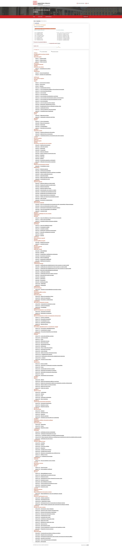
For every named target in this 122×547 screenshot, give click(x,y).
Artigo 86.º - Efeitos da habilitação (42, 257)
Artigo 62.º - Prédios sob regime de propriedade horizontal (47, 196)
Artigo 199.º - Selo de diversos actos (42, 525)
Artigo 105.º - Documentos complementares (44, 299)
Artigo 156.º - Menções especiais (41, 415)
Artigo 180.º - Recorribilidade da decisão (43, 481)
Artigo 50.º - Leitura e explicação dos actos (43, 174)
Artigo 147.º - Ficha (39, 395)
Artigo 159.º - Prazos (39, 426)
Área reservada (81, 3)
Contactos (85, 16)
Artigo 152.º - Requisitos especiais (42, 406)
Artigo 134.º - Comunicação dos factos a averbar (45, 368)
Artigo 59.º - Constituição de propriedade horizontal (45, 191)
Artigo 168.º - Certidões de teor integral (43, 449)
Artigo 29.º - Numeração (40, 124)
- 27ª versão (59, 33)
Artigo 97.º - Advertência (40, 278)
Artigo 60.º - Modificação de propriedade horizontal (45, 193)
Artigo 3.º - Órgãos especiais (41, 61)
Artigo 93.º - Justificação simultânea (42, 271)
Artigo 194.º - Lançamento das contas (42, 517)
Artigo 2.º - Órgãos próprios (40, 60)
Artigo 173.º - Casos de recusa (41, 467)
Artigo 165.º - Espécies (39, 444)
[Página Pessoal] (41, 3)
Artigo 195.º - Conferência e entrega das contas (44, 518)
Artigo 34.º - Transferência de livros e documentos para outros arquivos (49, 135)
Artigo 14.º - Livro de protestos (41, 94)
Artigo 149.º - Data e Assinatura (41, 399)
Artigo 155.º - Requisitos (40, 414)
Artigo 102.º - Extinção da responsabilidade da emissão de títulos (48, 289)
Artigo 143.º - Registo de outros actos (42, 386)
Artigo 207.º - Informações (40, 541)
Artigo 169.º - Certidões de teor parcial (43, 451)
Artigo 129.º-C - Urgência (40, 357)
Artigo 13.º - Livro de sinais (40, 92)
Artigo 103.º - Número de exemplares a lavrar (44, 296)
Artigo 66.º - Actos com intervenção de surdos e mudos (46, 206)
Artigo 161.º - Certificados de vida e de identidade (45, 432)
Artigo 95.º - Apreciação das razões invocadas (44, 275)
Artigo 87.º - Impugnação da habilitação (43, 259)
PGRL (34, 16)
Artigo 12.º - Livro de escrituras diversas (43, 91)
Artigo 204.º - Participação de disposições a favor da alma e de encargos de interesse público (53, 536)
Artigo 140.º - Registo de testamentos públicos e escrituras (47, 381)
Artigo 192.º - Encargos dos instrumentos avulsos (45, 513)
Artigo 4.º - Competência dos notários (42, 68)
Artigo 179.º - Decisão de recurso (41, 480)
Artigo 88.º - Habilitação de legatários (42, 260)
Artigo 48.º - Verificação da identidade (43, 170)
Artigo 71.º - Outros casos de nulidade (42, 219)
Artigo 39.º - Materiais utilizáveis (41, 151)
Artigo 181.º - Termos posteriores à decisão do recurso (46, 483)
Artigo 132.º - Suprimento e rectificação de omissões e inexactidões (48, 365)
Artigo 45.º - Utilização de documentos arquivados (45, 161)
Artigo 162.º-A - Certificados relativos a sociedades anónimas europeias (49, 435)
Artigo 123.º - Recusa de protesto (42, 342)
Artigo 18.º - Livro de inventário (41, 101)
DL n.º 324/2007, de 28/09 (39, 34)
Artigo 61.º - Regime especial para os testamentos (45, 195)
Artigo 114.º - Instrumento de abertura (43, 322)
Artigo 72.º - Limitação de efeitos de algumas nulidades (46, 221)
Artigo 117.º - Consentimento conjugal (43, 330)
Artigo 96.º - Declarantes (40, 276)
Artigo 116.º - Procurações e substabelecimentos (45, 328)
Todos (60, 47)
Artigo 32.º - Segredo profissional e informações (45, 132)
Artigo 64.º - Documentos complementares (43, 200)
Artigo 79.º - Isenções (39, 235)
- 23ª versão (59, 37)
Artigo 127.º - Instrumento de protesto (43, 349)
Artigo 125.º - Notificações (40, 346)
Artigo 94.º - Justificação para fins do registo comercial (46, 273)
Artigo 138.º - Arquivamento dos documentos (44, 375)
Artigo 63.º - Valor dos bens (40, 198)
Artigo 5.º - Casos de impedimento (42, 72)
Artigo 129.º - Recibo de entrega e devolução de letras (46, 352)
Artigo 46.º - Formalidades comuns (42, 166)
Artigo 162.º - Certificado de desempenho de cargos (45, 433)
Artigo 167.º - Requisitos (40, 448)
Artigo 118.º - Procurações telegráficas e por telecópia (46, 331)
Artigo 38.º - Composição (40, 150)
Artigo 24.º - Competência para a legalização (44, 111)
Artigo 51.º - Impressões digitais (41, 175)
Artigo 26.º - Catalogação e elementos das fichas (45, 117)
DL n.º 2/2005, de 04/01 (38, 37)
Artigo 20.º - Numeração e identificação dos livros (45, 104)
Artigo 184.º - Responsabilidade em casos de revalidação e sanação (48, 493)
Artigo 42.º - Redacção (39, 156)
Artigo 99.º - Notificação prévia (41, 281)
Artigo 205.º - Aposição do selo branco (43, 538)
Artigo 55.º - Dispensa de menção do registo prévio (45, 185)
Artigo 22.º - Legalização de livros (42, 107)
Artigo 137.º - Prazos (39, 373)
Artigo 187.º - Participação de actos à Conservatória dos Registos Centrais (50, 502)
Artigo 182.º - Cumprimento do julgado (43, 485)
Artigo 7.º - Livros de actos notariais (42, 82)
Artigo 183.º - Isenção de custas (41, 486)
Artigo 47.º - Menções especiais (41, 169)
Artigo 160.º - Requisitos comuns (41, 427)
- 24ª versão (59, 36)
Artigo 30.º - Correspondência (41, 126)
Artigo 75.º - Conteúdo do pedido (42, 228)
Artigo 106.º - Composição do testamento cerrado (45, 303)
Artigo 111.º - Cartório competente (42, 317)
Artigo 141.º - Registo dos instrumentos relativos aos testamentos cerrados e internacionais (53, 383)
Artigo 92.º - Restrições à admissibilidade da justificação (46, 270)
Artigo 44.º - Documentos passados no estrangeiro (45, 160)
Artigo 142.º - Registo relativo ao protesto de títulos (45, 384)
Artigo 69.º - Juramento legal (41, 211)
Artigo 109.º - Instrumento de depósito (43, 311)
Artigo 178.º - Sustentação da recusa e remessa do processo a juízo (48, 478)
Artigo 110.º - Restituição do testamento (43, 313)
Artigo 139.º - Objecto (39, 379)
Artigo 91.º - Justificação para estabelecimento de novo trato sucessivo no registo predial (53, 268)
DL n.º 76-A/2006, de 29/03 (39, 36)
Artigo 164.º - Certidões (40, 443)
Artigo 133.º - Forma (39, 367)
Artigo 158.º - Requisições (40, 424)
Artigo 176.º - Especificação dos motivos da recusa (45, 475)
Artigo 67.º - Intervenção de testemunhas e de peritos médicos (47, 207)
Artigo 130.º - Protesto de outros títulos (43, 359)
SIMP (88, 3)
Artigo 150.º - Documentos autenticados (43, 403)
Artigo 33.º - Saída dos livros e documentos (44, 134)
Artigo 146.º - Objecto (39, 394)
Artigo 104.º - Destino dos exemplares (42, 298)
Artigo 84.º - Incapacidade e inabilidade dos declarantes (46, 254)
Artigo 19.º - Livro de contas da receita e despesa (45, 102)
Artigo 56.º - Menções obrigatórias (42, 186)
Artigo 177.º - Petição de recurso (41, 476)
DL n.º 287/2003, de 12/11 (39, 38)
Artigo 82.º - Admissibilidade (41, 250)
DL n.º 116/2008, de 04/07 (39, 32)
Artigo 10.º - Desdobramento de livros (42, 87)
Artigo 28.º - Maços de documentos (42, 123)
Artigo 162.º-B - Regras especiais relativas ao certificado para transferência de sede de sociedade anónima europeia (58, 437)
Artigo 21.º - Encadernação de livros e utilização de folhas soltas (48, 106)
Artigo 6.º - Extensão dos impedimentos (43, 74)
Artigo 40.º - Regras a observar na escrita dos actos (45, 153)
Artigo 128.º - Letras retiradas (41, 351)
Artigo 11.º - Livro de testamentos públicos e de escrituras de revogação (49, 89)
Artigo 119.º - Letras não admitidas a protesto (44, 336)
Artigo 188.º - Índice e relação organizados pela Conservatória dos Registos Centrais (52, 504)
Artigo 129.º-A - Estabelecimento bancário (43, 354)
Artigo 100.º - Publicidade (40, 283)
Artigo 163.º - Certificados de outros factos (44, 438)
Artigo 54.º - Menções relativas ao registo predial (45, 183)
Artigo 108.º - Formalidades (40, 307)
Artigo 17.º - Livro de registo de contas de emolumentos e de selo (48, 99)
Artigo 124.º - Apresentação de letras (42, 344)
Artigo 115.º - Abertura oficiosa (41, 324)
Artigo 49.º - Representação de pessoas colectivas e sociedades (48, 172)
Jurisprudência (48, 16)
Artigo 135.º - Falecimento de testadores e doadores (45, 370)
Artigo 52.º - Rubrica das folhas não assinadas (44, 177)
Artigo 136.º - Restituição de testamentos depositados (46, 372)
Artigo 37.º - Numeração (40, 148)
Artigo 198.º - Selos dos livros (41, 523)
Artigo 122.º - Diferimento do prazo (42, 341)
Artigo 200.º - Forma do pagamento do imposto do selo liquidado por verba (50, 527)
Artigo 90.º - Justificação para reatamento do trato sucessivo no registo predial (51, 266)
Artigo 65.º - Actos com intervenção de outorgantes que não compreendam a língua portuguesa (54, 204)
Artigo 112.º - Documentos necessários (43, 319)
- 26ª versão (59, 34)
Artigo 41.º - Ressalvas (39, 155)
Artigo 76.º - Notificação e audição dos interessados (45, 230)
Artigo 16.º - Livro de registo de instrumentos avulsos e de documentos (49, 97)
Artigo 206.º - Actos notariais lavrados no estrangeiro (46, 539)
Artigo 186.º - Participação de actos (42, 499)
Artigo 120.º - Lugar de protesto (41, 337)
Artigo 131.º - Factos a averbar (41, 363)
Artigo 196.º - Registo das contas (41, 520)
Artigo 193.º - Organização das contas (43, 515)
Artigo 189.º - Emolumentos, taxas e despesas (44, 508)
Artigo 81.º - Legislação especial (41, 244)
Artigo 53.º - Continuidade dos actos (42, 179)
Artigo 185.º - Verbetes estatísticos (42, 497)
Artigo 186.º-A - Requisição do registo (42, 501)
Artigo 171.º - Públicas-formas (41, 454)
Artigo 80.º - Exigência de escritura (42, 242)
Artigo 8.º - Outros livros (40, 84)
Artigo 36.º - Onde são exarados (41, 146)
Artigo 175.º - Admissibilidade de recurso (43, 473)
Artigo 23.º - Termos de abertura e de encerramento (45, 109)
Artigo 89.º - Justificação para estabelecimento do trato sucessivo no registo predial (52, 265)
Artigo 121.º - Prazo (39, 339)
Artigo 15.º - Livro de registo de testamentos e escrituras (46, 96)
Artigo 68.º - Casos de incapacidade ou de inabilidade (46, 209)
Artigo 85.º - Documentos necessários (42, 255)
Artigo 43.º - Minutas (39, 158)
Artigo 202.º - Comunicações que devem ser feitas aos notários (47, 533)
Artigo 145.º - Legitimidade (40, 392)
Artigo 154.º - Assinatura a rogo (41, 412)
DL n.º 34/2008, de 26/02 (39, 33)
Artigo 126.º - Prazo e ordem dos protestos (43, 347)
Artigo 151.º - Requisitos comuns (41, 404)
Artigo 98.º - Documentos (40, 280)
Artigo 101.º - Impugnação (40, 285)
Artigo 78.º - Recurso (39, 233)
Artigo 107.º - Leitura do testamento (42, 305)
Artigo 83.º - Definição (39, 252)
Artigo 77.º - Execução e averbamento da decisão (45, 232)
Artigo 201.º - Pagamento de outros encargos (44, 528)
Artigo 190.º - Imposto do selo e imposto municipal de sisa (46, 510)
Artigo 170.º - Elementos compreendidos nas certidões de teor (47, 453)
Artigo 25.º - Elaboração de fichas (42, 115)
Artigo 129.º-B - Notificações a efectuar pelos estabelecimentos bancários (50, 356)
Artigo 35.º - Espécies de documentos (42, 145)
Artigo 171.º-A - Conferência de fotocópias (43, 456)
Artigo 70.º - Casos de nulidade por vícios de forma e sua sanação (48, 217)
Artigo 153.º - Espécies (39, 410)
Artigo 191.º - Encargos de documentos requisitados (45, 512)
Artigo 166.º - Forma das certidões (42, 446)
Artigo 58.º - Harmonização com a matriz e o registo (45, 190)
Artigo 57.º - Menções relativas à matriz (43, 188)
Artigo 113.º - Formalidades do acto (42, 320)
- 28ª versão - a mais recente (59, 32)
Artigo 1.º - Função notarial (40, 58)
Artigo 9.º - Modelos (39, 86)
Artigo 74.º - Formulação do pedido (42, 227)
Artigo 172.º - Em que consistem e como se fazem (45, 460)
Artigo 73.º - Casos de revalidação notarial (43, 225)
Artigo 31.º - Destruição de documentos (43, 128)
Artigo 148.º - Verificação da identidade (43, 397)
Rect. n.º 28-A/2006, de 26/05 (39, 35)
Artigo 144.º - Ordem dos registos (42, 388)
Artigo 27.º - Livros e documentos (42, 121)
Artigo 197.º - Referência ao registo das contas (44, 522)
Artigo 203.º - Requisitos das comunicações (44, 534)
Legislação (40, 16)
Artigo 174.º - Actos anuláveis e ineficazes (43, 469)
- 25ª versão (59, 35)
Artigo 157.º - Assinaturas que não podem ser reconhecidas (47, 417)
